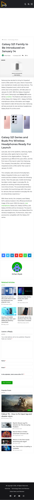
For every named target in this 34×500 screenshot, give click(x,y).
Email (3, 367)
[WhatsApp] (25, 255)
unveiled (9, 97)
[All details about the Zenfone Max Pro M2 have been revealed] (25, 311)
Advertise (7, 488)
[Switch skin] (25, 5)
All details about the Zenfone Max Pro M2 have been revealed (24, 318)
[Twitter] (8, 255)
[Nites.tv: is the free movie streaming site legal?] (6, 441)
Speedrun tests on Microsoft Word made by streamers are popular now (8, 299)
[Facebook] (3, 255)
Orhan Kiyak (7, 55)
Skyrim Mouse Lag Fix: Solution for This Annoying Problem (21, 425)
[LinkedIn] (12, 255)
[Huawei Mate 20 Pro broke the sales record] (25, 291)
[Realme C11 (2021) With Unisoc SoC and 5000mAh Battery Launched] (8, 311)
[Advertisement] (17, 22)
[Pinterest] (16, 255)
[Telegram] (29, 255)
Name (3, 360)
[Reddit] (21, 255)
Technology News (13, 39)
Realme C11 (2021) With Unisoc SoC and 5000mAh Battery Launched (8, 319)
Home (5, 39)
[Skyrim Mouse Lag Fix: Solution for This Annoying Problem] (6, 425)
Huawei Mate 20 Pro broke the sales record (24, 298)
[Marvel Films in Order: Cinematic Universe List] (6, 434)
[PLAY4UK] (5, 4)
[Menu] (32, 5)
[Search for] (28, 5)
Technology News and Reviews (20, 488)
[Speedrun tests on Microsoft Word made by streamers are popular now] (8, 291)
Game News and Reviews (17, 491)
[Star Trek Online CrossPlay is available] (6, 448)
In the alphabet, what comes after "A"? (12, 374)
